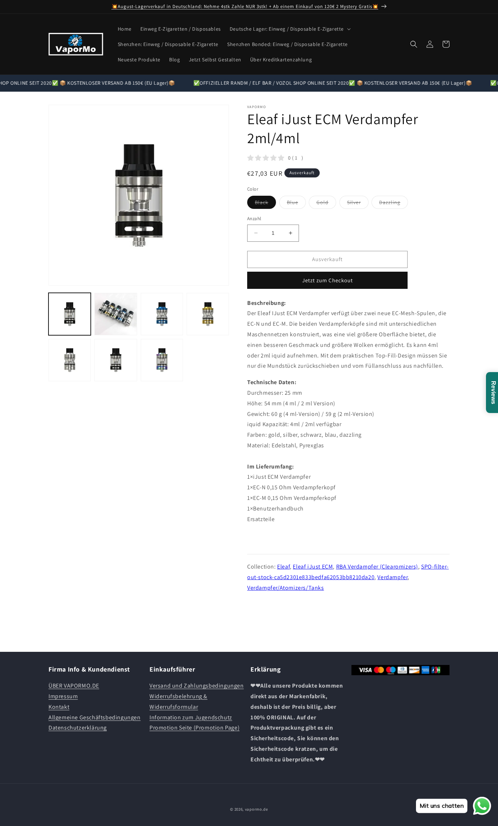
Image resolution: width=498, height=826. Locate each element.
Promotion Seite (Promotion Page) (194, 727)
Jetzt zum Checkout (327, 280)
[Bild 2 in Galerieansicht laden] (115, 314)
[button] (289, 29)
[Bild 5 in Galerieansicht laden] (69, 360)
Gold (326, 204)
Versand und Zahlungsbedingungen (196, 685)
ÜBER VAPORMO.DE (73, 685)
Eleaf (283, 566)
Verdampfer (392, 577)
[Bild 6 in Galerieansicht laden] (115, 360)
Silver (358, 204)
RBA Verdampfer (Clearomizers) (377, 566)
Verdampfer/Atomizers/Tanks (285, 588)
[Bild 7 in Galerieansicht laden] (162, 360)
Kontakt (58, 707)
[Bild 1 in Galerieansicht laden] (69, 314)
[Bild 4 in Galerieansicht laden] (208, 314)
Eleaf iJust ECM (313, 566)
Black (265, 204)
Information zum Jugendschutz (190, 717)
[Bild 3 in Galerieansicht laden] (162, 314)
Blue (296, 204)
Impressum (63, 696)
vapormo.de (256, 809)
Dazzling (393, 204)
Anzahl (254, 218)
